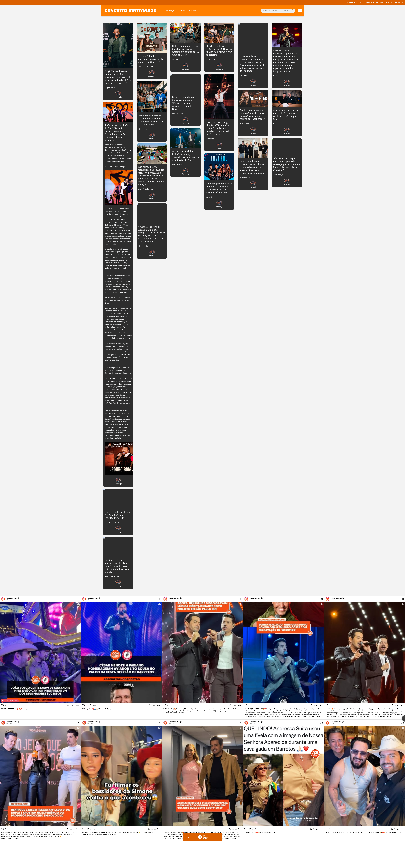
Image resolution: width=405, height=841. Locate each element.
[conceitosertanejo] (3, 599)
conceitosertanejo (13, 598)
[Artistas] (300, 10)
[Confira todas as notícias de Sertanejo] (118, 93)
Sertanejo (118, 97)
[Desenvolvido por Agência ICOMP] (202, 837)
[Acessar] (118, 62)
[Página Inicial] (130, 10)
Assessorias (396, 2)
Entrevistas (380, 2)
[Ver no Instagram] (78, 599)
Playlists (365, 2)
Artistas (352, 2)
